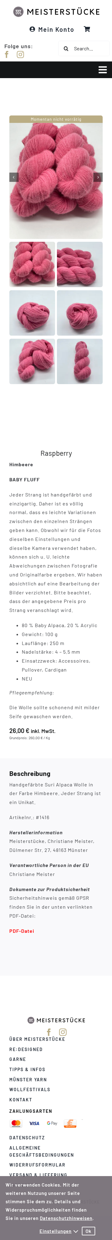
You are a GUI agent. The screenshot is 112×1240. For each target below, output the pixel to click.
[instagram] (20, 54)
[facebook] (7, 54)
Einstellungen (56, 1231)
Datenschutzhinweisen (66, 1218)
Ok (88, 1231)
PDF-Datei (21, 930)
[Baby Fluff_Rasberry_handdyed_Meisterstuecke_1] (56, 177)
